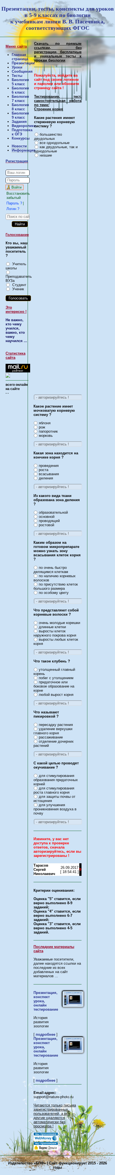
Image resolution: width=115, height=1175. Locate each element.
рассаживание (51, 737)
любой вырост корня (56, 695)
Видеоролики (24, 126)
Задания (19, 122)
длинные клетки (52, 627)
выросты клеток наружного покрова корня (54, 633)
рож (42, 427)
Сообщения (22, 71)
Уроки (17, 67)
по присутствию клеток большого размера (55, 586)
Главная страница (20, 57)
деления (46, 478)
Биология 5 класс (20, 82)
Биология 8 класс (20, 107)
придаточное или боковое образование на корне (53, 686)
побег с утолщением (56, 678)
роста (43, 470)
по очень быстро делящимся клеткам (50, 569)
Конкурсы (21, 138)
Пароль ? (14, 203)
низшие (46, 155)
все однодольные (55, 143)
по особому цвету (54, 593)
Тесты (17, 76)
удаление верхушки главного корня (53, 731)
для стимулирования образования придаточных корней (55, 780)
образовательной (53, 512)
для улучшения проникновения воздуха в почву (54, 809)
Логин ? (12, 209)
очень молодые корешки (59, 623)
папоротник (48, 431)
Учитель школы (16, 266)
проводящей (49, 521)
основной (46, 517)
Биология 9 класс (20, 115)
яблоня (45, 423)
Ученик (18, 289)
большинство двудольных (48, 136)
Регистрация (17, 161)
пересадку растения (56, 725)
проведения (49, 466)
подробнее (45, 1034)
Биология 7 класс (20, 98)
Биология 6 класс (20, 90)
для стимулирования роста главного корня (54, 790)
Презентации (23, 63)
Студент (19, 285)
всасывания (49, 474)
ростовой (46, 525)
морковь (46, 435)
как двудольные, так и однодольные (56, 149)
